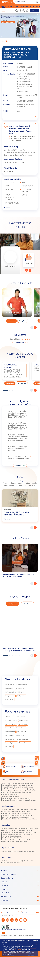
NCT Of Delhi (6, 800)
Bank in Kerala (9, 739)
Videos (33, 861)
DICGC (24, 929)
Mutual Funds (16, 813)
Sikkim (34, 790)
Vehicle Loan (6, 811)
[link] (20, 10)
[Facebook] (3, 920)
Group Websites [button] (6, 912)
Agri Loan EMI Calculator (24, 834)
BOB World (5, 862)
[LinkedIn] (12, 920)
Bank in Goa (9, 746)
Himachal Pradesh (7, 787)
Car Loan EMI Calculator (9, 832)
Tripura (19, 792)
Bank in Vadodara (10, 724)
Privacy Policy (22, 940)
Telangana (13, 792)
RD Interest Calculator (9, 834)
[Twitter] (16, 920)
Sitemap (4, 942)
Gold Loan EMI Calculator (10, 839)
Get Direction (21, 383)
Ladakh (27, 800)
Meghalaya (31, 789)
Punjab (22, 790)
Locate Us (27, 861)
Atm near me (9, 717)
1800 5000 (31, 74)
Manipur (24, 789)
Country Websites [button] (26, 912)
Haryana (30, 785)
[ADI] (3, 763)
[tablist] (20, 820)
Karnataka (24, 787)
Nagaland (11, 790)
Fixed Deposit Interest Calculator (12, 830)
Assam (27, 783)
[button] (16, 10)
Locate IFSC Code (11, 720)
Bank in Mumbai (24, 720)
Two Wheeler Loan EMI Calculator (12, 838)
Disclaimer (14, 940)
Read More (7, 208)
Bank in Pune (9, 728)
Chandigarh (5, 785)
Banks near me (20, 717)
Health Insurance (29, 815)
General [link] (3, 6)
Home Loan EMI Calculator (29, 828)
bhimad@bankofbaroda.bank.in (26, 96)
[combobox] (37, 758)
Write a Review (20, 342)
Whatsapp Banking (24, 817)
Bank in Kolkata (10, 731)
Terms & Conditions (32, 940)
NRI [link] (17, 6)
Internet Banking (7, 851)
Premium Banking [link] (25, 6)
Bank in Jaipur (21, 731)
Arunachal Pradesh (18, 783)
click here (18, 949)
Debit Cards (5, 817)
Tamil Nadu (5, 792)
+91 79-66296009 (25, 82)
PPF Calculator (27, 830)
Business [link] (23, 1)
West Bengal (14, 794)
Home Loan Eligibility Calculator (11, 836)
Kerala (31, 787)
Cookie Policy (6, 940)
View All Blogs (19, 481)
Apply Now (22, 321)
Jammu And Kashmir (17, 800)
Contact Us (5, 861)
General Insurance (17, 815)
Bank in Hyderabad (11, 743)
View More (18, 465)
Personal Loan (6, 809)
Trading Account (26, 813)
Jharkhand (17, 787)
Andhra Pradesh (7, 783)
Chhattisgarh (14, 785)
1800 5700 (22, 74)
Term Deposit (26, 811)
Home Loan (15, 809)
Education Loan (24, 809)
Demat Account (6, 813)
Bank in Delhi (9, 735)
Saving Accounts (16, 811)
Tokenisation (32, 851)
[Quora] (25, 920)
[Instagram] (7, 920)
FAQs (21, 861)
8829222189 (23, 92)
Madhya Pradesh (7, 789)
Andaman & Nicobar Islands (10, 796)
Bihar (32, 783)
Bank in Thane (22, 724)
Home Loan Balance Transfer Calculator (14, 841)
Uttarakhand (6, 794)
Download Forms (15, 862)
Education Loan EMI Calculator (27, 832)
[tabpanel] (20, 28)
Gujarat (24, 785)
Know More (11, 321)
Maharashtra (17, 789)
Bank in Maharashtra (23, 739)
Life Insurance (6, 815)
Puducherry (33, 800)
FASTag (14, 819)
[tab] (20, 780)
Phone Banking (6, 819)
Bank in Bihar (20, 735)
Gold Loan (33, 809)
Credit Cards (14, 817)
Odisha (17, 790)
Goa (20, 785)
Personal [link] (17, 1)
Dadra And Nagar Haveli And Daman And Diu (16, 798)
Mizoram (4, 790)
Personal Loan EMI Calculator (11, 828)
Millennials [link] (11, 6)
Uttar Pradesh (26, 792)
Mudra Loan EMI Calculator (27, 839)
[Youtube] (20, 920)
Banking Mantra (14, 861)
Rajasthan (28, 790)
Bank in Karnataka (25, 743)
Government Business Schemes (27, 819)
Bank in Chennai (21, 728)
